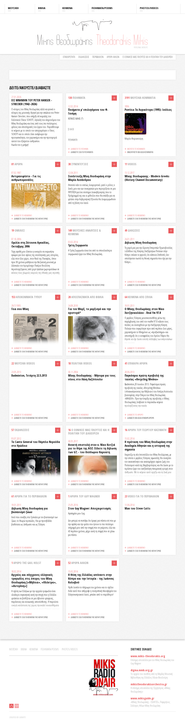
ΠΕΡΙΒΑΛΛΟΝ (98, 57)
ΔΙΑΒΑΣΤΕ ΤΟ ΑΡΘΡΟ (135, 414)
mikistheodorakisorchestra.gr (149, 684)
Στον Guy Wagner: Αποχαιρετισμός (89, 508)
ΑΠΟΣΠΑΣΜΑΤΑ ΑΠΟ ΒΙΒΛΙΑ (86, 297)
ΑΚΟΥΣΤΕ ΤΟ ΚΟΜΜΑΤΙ (136, 148)
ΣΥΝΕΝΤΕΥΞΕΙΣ (78, 164)
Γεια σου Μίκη (20, 309)
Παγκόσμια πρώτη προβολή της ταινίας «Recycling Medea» (144, 377)
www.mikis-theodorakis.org (148, 656)
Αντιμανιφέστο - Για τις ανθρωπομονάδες (26, 178)
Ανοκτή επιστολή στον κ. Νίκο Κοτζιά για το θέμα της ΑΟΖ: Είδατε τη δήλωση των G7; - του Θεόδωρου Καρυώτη (92, 448)
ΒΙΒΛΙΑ (41, 8)
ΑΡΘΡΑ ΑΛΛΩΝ (78, 563)
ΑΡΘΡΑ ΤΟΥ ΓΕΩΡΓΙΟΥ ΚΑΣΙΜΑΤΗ (145, 430)
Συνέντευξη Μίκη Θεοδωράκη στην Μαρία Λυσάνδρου (89, 178)
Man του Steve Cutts (137, 508)
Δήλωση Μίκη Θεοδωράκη (140, 243)
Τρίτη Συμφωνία (78, 245)
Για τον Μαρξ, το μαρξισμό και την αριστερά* (89, 311)
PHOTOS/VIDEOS (149, 8)
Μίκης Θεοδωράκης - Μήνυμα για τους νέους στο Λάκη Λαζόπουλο (91, 377)
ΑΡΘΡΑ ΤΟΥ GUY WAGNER (84, 496)
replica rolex (59, 2)
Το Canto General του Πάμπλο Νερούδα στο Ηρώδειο (35, 444)
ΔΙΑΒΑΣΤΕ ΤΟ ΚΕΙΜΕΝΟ (23, 215)
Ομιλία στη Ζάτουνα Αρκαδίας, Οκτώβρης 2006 (30, 244)
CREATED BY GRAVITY (17, 717)
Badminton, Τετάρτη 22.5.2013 (29, 375)
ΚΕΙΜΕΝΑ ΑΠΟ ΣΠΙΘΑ (138, 297)
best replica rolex (20, 2)
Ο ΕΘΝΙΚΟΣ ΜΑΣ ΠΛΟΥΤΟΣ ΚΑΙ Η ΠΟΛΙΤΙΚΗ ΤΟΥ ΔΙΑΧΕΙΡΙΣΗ (147, 57)
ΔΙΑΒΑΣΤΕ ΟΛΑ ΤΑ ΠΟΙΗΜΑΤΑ (82, 152)
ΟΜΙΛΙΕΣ (18, 230)
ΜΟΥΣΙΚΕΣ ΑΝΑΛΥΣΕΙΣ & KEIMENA (84, 232)
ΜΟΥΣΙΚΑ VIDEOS (23, 363)
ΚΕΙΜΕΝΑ (67, 8)
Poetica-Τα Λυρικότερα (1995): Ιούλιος (148, 110)
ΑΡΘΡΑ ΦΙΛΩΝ (113, 57)
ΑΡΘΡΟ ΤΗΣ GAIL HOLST (26, 563)
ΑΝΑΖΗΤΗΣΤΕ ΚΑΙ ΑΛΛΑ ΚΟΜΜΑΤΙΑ (140, 152)
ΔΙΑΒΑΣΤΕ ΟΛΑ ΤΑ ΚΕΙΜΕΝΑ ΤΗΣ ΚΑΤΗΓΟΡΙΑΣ (31, 218)
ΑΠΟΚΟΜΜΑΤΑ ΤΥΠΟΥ (26, 297)
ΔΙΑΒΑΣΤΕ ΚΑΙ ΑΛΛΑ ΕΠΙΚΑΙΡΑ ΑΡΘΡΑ (140, 417)
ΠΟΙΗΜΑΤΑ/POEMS (102, 8)
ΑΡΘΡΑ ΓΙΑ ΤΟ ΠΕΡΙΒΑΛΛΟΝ (29, 496)
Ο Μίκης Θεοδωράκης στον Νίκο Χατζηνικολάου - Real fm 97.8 (144, 311)
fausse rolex (70, 2)
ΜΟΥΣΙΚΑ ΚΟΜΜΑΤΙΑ (140, 98)
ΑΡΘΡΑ (17, 164)
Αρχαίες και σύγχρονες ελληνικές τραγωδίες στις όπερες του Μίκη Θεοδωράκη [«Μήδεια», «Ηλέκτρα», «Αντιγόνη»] (33, 580)
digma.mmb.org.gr (142, 670)
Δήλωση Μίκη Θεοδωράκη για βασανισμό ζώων (29, 510)
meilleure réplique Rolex (41, 2)
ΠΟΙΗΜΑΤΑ (76, 98)
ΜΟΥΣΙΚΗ (13, 8)
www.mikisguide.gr (142, 698)
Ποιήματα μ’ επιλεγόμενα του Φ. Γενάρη (88, 111)
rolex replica (6, 2)
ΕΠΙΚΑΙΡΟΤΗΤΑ (69, 57)
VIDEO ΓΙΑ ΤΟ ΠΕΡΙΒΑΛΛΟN (142, 496)
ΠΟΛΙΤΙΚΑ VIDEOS (80, 363)
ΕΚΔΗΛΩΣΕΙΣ (83, 57)
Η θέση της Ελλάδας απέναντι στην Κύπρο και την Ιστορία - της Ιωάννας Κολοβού (91, 578)
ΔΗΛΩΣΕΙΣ (132, 230)
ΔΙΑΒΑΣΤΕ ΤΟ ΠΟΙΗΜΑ (79, 148)
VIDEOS (130, 164)
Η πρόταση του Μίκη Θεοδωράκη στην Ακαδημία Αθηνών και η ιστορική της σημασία (148, 445)
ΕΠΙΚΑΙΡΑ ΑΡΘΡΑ (136, 363)
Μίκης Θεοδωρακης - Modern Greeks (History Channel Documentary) (147, 178)
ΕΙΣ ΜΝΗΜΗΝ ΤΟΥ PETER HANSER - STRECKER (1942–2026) (31, 102)
